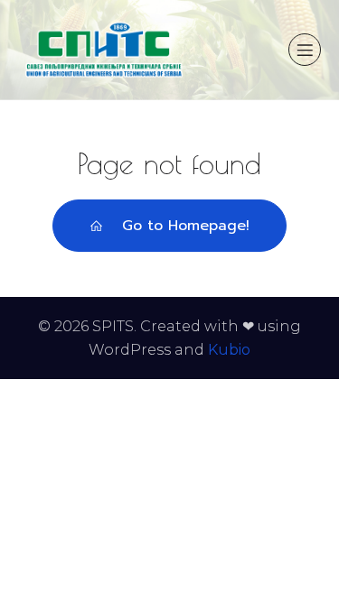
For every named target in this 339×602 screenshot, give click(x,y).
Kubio (229, 349)
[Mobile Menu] (304, 49)
